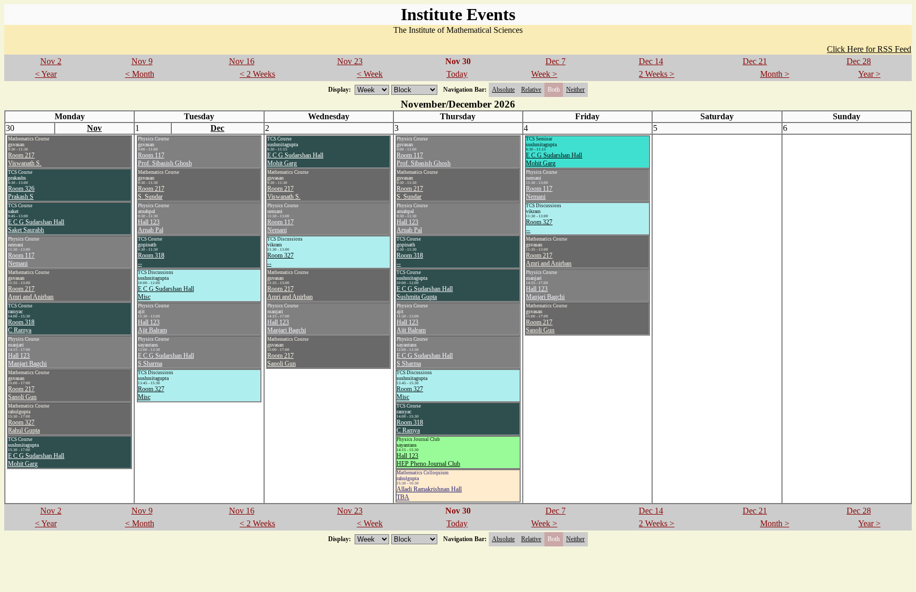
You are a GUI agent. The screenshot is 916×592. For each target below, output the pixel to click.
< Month (139, 73)
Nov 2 (50, 61)
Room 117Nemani (21, 259)
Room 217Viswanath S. (24, 159)
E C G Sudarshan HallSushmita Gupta (425, 293)
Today (457, 73)
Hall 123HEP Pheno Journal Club (428, 459)
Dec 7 (555, 61)
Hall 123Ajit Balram (152, 326)
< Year (46, 73)
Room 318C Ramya (21, 326)
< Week (370, 73)
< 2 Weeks (257, 73)
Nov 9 (142, 61)
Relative (531, 89)
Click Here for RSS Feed (869, 49)
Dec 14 (651, 61)
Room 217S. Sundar (151, 192)
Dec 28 (859, 61)
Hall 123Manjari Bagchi (27, 359)
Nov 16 (241, 61)
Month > (774, 73)
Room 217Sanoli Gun (22, 393)
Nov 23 (350, 61)
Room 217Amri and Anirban (31, 293)
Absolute (503, 89)
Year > (869, 73)
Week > (544, 73)
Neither (575, 89)
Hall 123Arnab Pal (150, 226)
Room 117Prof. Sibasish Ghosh (165, 159)
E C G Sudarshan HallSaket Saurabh (36, 226)
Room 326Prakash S (21, 192)
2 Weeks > (656, 73)
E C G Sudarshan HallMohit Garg (36, 459)
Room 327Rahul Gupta (24, 426)
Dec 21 (755, 61)
